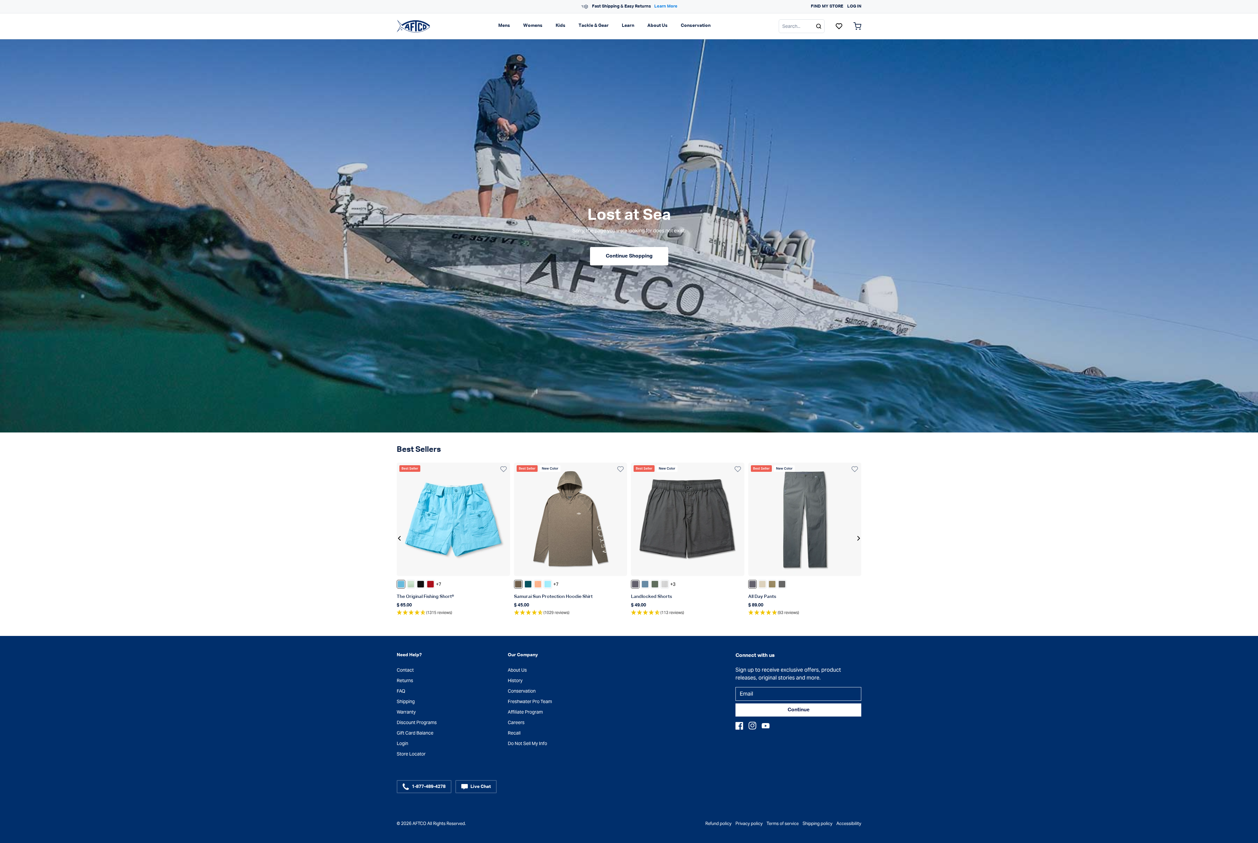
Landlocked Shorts (651, 596)
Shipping (406, 701)
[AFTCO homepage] (413, 26)
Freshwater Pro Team (530, 701)
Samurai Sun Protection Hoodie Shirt (553, 596)
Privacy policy (749, 823)
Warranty (406, 712)
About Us (657, 25)
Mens (504, 25)
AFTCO (419, 823)
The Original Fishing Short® (425, 596)
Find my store (827, 6)
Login (402, 743)
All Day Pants (762, 596)
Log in (854, 6)
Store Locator (411, 754)
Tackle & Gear (594, 25)
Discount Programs (417, 722)
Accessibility (848, 823)
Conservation (696, 25)
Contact (405, 670)
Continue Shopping (629, 256)
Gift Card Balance (415, 733)
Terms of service (783, 823)
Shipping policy (817, 823)
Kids (560, 25)
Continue (799, 710)
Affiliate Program (525, 712)
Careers (516, 722)
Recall (514, 733)
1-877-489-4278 (429, 786)
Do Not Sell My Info (527, 743)
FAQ (401, 691)
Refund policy (718, 823)
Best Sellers (419, 449)
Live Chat (480, 786)
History (515, 680)
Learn (628, 25)
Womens (533, 25)
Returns (405, 680)
